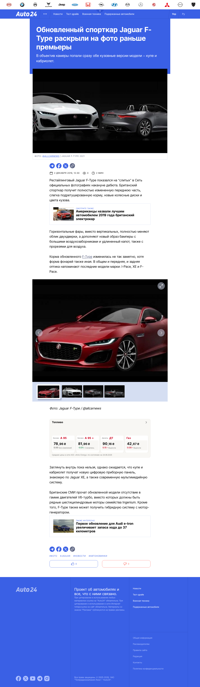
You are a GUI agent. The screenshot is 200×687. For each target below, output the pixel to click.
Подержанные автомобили (119, 13)
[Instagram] (46, 678)
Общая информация (142, 638)
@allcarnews (50, 156)
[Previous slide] (39, 332)
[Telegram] (39, 678)
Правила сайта (140, 650)
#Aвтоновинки (98, 556)
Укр (174, 13)
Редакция (137, 656)
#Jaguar (65, 556)
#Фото (53, 556)
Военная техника (91, 13)
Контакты (137, 662)
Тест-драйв (72, 13)
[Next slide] (161, 332)
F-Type (87, 257)
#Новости (79, 556)
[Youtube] (32, 678)
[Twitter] (25, 678)
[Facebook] (18, 678)
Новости (58, 13)
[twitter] (65, 165)
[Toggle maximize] (161, 286)
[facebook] (58, 165)
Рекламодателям (141, 644)
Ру (183, 13)
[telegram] (52, 165)
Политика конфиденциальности (148, 669)
